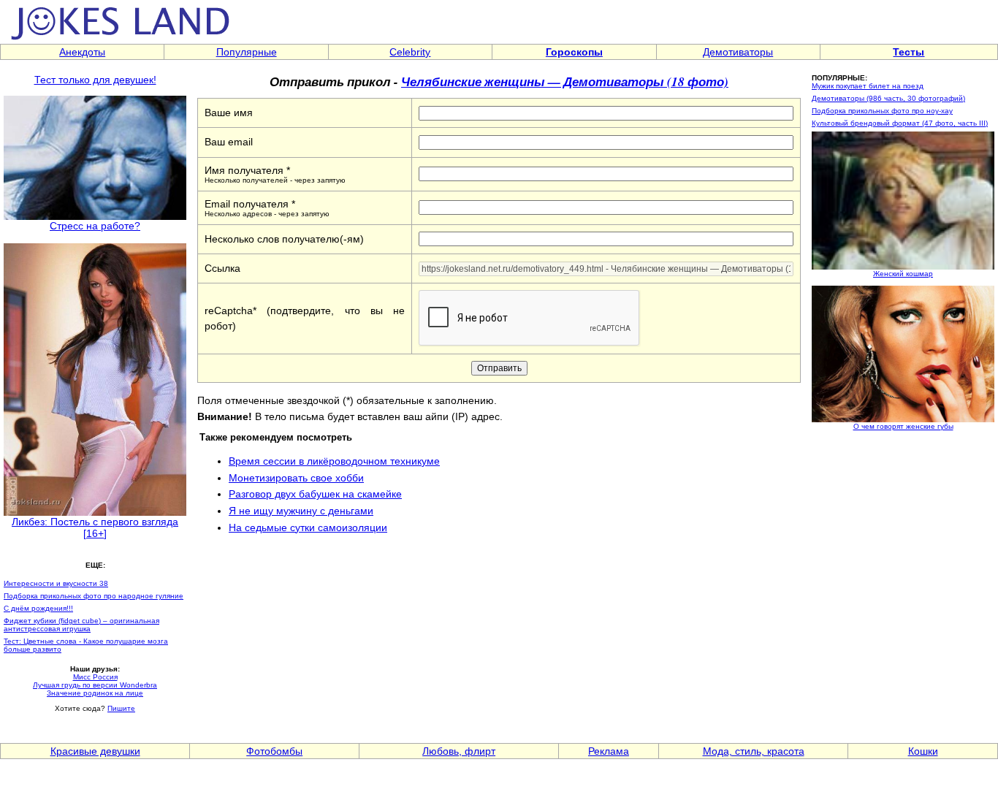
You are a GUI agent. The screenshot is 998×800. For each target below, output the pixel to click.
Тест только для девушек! (95, 79)
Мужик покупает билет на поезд (867, 86)
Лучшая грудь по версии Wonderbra (95, 685)
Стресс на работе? (95, 226)
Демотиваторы (738, 52)
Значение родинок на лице (95, 693)
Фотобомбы (274, 751)
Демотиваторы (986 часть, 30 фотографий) (888, 98)
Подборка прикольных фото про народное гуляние (93, 596)
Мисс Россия (95, 677)
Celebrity (409, 52)
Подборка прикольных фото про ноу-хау (882, 111)
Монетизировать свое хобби (296, 478)
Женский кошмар (903, 274)
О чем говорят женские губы (903, 426)
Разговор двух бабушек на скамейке (315, 494)
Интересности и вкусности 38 (56, 583)
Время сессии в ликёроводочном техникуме (334, 461)
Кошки (923, 751)
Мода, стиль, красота (753, 751)
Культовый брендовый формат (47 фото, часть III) (900, 123)
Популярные (246, 52)
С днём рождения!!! (38, 608)
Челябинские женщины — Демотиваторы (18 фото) (564, 81)
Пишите (121, 708)
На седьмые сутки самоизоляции (308, 527)
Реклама (608, 751)
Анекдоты (82, 52)
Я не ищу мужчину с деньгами (301, 511)
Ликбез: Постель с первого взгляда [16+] (95, 527)
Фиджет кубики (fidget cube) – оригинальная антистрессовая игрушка (81, 625)
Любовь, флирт (458, 751)
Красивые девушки (95, 751)
